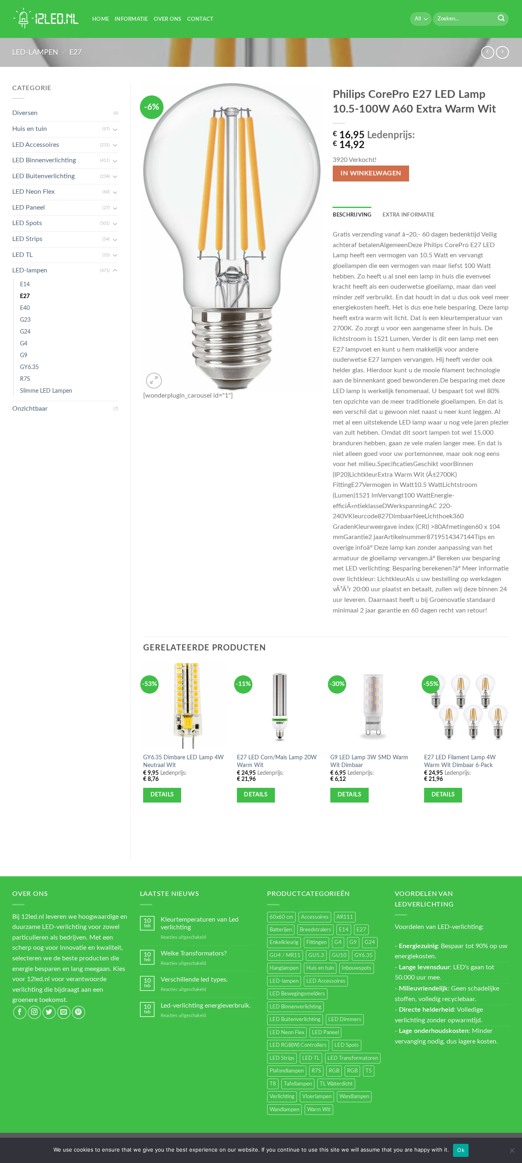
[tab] (352, 215)
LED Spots (27, 223)
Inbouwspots (357, 968)
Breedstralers (315, 929)
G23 (25, 320)
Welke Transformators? (194, 953)
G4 (23, 343)
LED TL (22, 255)
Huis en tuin (29, 129)
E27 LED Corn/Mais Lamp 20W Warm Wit (277, 761)
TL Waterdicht (336, 1083)
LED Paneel (28, 207)
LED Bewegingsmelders (297, 993)
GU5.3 (316, 955)
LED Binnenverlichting (44, 160)
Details (162, 795)
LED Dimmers (344, 1019)
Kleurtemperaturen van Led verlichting (200, 923)
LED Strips (27, 239)
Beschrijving (352, 214)
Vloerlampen (317, 1096)
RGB (334, 1070)
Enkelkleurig (284, 942)
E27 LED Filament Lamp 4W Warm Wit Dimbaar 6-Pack (460, 761)
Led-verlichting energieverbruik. (206, 1005)
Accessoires (315, 917)
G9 (23, 355)
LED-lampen (35, 52)
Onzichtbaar (30, 408)
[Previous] (143, 754)
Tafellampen (298, 1083)
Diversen (25, 113)
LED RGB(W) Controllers (298, 1045)
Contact (200, 19)
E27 (75, 52)
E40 (25, 308)
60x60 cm (281, 917)
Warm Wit (319, 1109)
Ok (460, 1150)
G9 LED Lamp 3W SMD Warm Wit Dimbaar (369, 761)
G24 (25, 332)
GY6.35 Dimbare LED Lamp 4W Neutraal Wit (183, 761)
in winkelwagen (371, 173)
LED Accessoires (35, 145)
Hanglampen (284, 968)
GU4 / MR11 (285, 955)
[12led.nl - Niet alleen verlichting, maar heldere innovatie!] (46, 19)
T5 (368, 1070)
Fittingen (316, 942)
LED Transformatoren (352, 1058)
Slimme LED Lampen (46, 391)
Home (100, 19)
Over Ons (167, 19)
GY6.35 (29, 367)
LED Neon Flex (33, 191)
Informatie (131, 19)
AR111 (344, 917)
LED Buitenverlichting (43, 176)
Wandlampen (354, 1096)
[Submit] (501, 19)
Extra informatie (408, 214)
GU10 (339, 955)
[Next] (509, 754)
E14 (25, 284)
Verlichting (282, 1096)
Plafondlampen (287, 1070)
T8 (273, 1083)
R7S (25, 379)
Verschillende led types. (194, 979)
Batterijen (281, 929)
